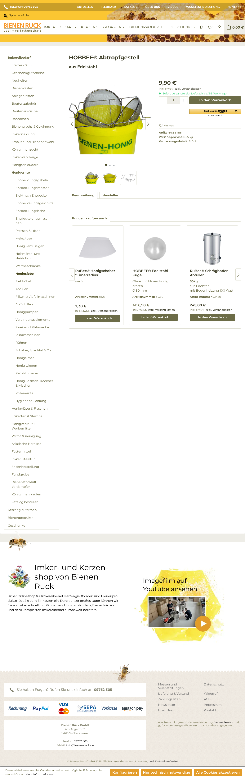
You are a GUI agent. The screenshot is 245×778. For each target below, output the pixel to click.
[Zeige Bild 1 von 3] (106, 165)
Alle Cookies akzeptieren (218, 772)
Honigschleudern (25, 165)
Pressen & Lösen (28, 231)
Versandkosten (224, 722)
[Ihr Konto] (219, 27)
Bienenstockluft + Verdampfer (25, 484)
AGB (207, 699)
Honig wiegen (26, 365)
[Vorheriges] (72, 124)
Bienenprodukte (20, 518)
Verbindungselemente (33, 319)
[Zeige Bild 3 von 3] (114, 165)
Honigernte (21, 172)
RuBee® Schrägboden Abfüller (209, 273)
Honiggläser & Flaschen (30, 408)
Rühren (21, 342)
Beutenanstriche (25, 111)
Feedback (108, 7)
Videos (172, 7)
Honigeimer (25, 358)
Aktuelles (85, 7)
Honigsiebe (25, 273)
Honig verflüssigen (30, 246)
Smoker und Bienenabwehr (33, 142)
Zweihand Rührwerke (32, 327)
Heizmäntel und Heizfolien (28, 256)
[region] (110, 132)
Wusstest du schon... (203, 7)
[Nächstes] (148, 124)
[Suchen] (201, 27)
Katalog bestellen (25, 502)
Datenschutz (214, 684)
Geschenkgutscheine (28, 73)
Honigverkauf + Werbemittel (23, 426)
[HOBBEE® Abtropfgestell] (110, 119)
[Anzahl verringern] (163, 100)
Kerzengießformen (22, 510)
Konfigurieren (124, 772)
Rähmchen (20, 119)
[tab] (83, 195)
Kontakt (234, 7)
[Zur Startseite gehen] (22, 27)
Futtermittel (21, 451)
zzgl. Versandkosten (188, 88)
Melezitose (24, 238)
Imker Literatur (23, 459)
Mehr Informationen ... (40, 774)
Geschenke (16, 525)
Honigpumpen (27, 312)
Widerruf (210, 693)
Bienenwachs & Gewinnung (33, 126)
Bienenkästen (22, 88)
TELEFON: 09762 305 (24, 6)
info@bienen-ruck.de (80, 745)
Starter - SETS (22, 65)
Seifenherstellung (25, 467)
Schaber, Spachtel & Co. (33, 350)
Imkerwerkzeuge (25, 157)
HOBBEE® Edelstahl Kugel (150, 273)
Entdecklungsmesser (32, 188)
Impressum (213, 705)
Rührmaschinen (28, 335)
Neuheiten (20, 80)
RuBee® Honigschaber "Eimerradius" (95, 273)
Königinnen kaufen (26, 494)
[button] (215, 112)
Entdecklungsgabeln (32, 180)
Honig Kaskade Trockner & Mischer (34, 383)
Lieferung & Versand (173, 693)
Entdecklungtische (30, 211)
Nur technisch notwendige (166, 772)
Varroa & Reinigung (26, 436)
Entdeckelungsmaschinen (33, 221)
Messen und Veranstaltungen (171, 686)
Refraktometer (27, 373)
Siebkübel (23, 281)
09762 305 (103, 690)
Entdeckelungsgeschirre (35, 203)
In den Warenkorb (215, 100)
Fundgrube (20, 474)
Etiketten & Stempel (27, 416)
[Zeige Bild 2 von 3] (110, 165)
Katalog (131, 7)
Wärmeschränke (28, 266)
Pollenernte (24, 393)
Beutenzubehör (24, 103)
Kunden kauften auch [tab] (89, 218)
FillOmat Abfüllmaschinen (35, 296)
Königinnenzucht (25, 149)
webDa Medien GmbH (164, 761)
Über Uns (152, 7)
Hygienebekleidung (31, 401)
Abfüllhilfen (24, 304)
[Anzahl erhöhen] (184, 100)
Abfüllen (22, 289)
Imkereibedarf (19, 57)
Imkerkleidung (23, 134)
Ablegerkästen (23, 96)
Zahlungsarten (169, 699)
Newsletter (166, 705)
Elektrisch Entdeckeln (33, 195)
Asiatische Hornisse (26, 444)
